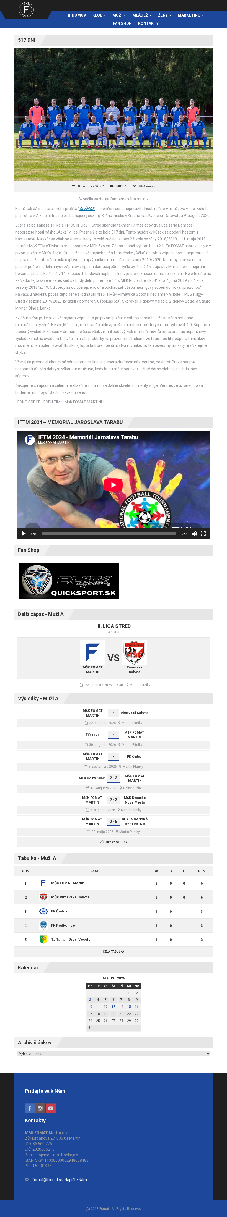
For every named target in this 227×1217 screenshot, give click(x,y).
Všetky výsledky (113, 842)
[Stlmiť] (194, 533)
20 (113, 1014)
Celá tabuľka (113, 951)
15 (129, 1007)
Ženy (163, 15)
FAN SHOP (122, 23)
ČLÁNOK (87, 208)
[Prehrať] (24, 533)
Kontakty (148, 23)
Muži (117, 15)
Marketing (189, 15)
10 (90, 1007)
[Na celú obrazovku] (203, 533)
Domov (78, 15)
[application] (113, 485)
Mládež (140, 15)
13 (113, 1007)
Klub (97, 15)
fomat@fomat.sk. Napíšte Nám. (60, 1179)
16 (137, 1007)
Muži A (121, 186)
